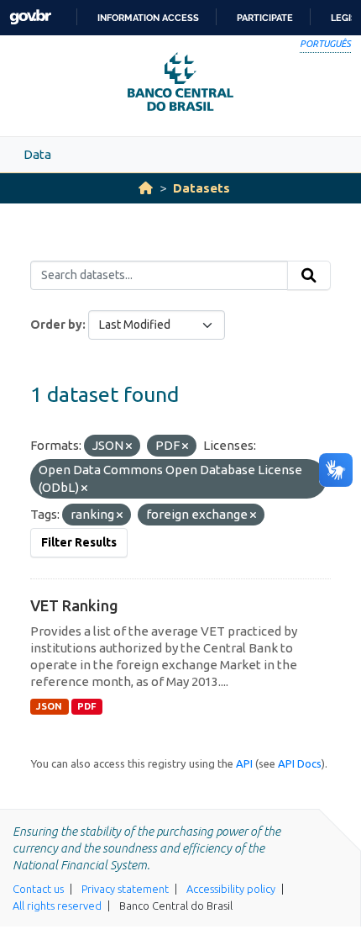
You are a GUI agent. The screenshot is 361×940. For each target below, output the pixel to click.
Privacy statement (125, 889)
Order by (56, 324)
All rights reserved (57, 905)
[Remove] (129, 446)
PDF (87, 706)
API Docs (300, 763)
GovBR (30, 17)
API (244, 763)
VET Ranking (74, 605)
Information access (148, 18)
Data (37, 154)
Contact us (38, 889)
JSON (49, 706)
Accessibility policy (230, 889)
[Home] (146, 188)
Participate (265, 18)
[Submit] (309, 276)
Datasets (201, 188)
